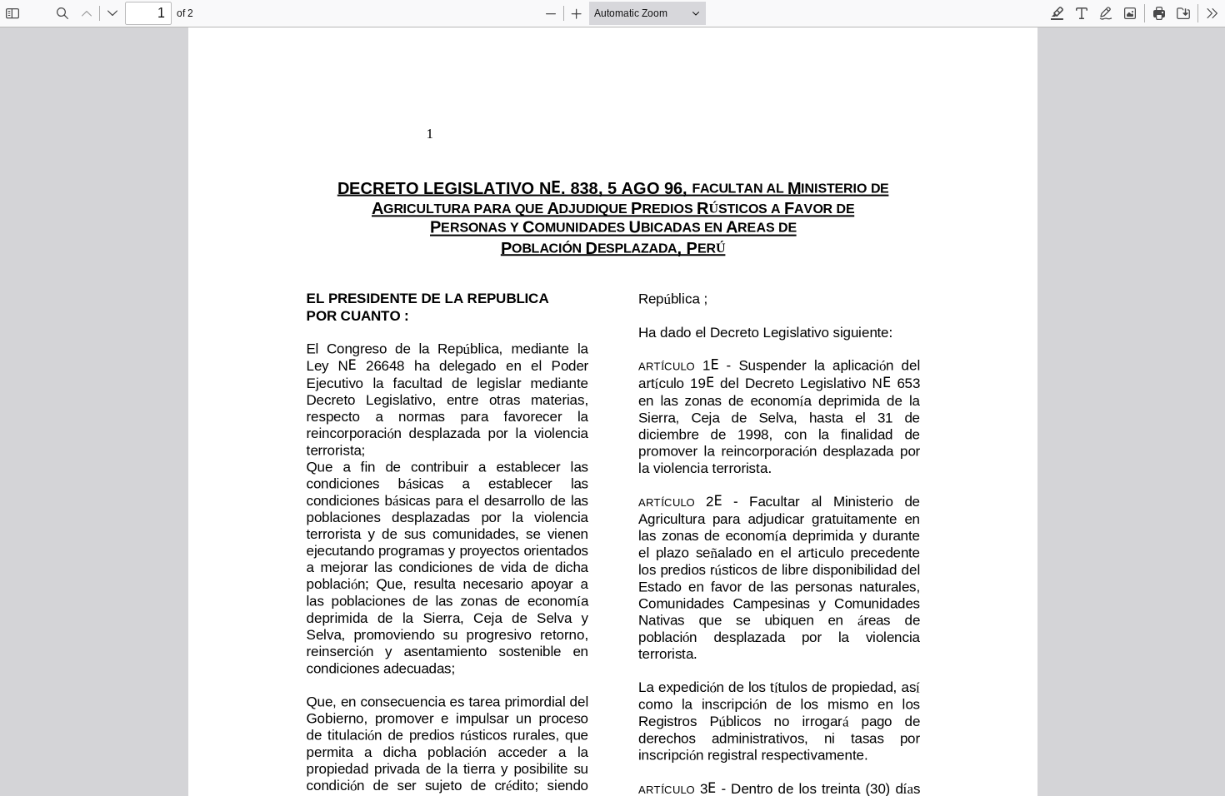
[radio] (1057, 13)
